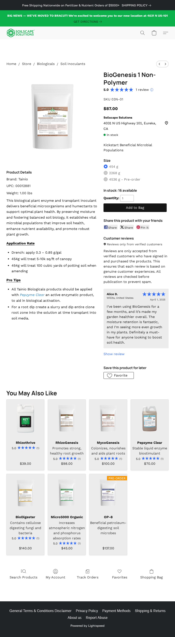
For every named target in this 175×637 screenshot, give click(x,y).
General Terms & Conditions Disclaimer (40, 611)
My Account (55, 577)
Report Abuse (97, 618)
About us (75, 618)
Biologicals (46, 64)
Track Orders (87, 577)
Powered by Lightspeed (87, 625)
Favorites (119, 577)
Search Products (23, 577)
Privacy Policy (87, 611)
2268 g (114, 173)
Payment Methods (116, 611)
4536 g (124, 179)
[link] (137, 5)
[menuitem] (159, 64)
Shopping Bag (151, 577)
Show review (114, 354)
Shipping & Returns (150, 611)
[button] (21, 33)
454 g (113, 167)
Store (26, 64)
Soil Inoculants (72, 64)
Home (11, 64)
